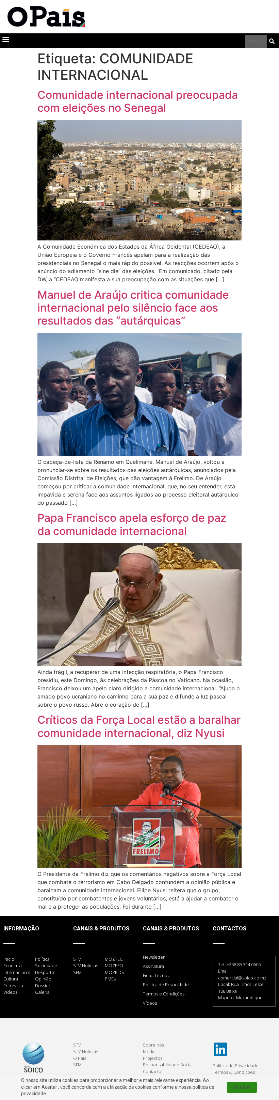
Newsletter (154, 957)
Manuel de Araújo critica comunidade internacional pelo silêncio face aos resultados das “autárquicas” (133, 308)
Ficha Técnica (156, 975)
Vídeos (150, 1003)
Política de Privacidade (166, 984)
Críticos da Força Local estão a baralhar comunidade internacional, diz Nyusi (139, 726)
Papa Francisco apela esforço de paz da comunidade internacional (132, 524)
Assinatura (153, 966)
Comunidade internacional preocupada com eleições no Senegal (137, 101)
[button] (5, 39)
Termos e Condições (163, 994)
